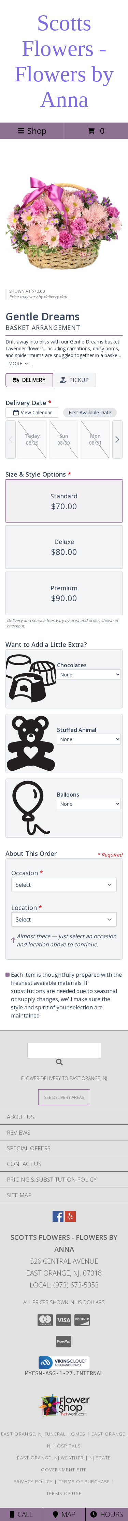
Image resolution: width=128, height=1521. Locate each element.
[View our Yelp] (70, 1219)
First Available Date (90, 412)
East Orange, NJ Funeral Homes (43, 1434)
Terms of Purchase (84, 1481)
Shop (36, 130)
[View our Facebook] (58, 1219)
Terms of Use (64, 1493)
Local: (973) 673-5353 (64, 1285)
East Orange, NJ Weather (50, 1458)
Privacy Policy (33, 1481)
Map (66, 1514)
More (15, 363)
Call (23, 1514)
